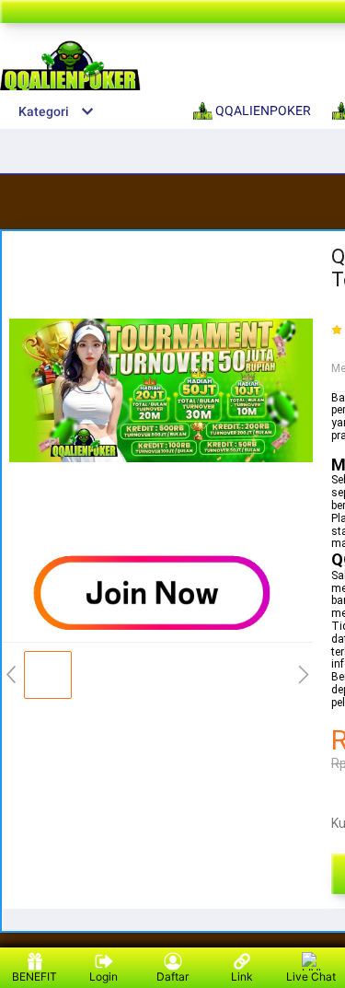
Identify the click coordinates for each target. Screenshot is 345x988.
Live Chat (311, 976)
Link (242, 976)
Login (103, 976)
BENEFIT (34, 976)
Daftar (172, 976)
